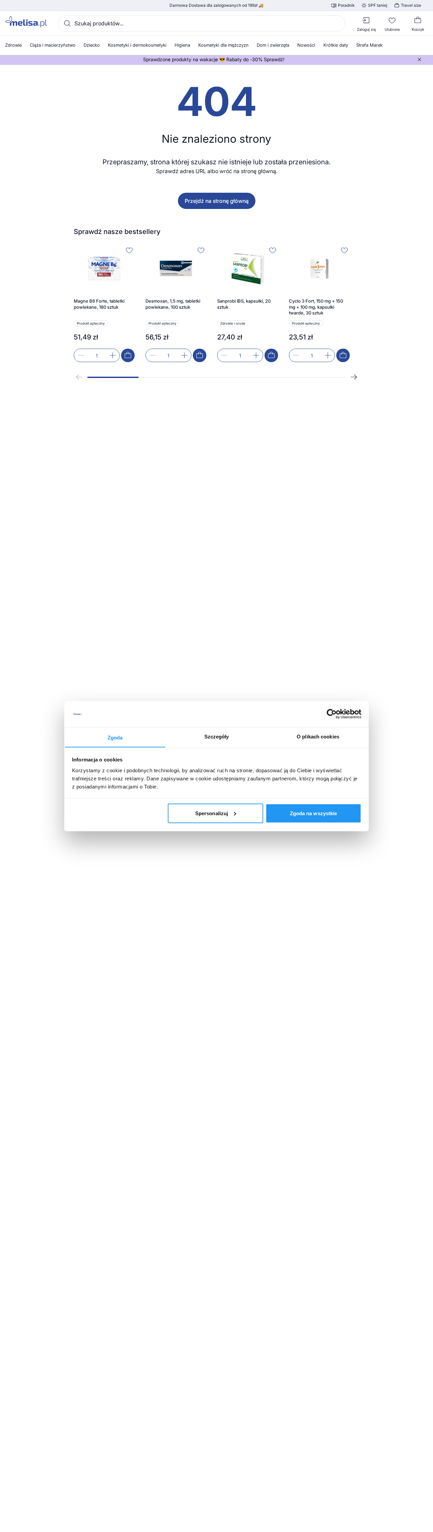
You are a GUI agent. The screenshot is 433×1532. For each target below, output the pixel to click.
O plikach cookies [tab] (318, 736)
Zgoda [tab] (115, 737)
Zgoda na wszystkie (313, 813)
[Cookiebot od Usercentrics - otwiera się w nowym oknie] (331, 714)
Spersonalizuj (211, 813)
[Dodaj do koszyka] (128, 355)
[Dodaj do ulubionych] (129, 250)
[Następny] (353, 377)
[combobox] (201, 23)
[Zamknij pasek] (419, 59)
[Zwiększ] (112, 355)
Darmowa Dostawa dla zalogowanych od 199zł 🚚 (216, 5)
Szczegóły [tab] (216, 736)
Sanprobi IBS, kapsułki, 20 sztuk (244, 304)
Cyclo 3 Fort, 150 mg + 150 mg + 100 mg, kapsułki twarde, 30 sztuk (316, 306)
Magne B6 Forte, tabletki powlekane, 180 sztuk (99, 304)
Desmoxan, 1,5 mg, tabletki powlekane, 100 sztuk (172, 304)
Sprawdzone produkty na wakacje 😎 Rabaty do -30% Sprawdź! (213, 59)
